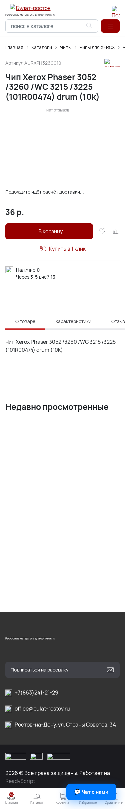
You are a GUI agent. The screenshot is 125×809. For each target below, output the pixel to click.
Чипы (65, 47)
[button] (110, 26)
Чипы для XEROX (97, 47)
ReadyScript (20, 781)
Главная (14, 47)
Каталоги (41, 47)
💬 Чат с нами (91, 791)
